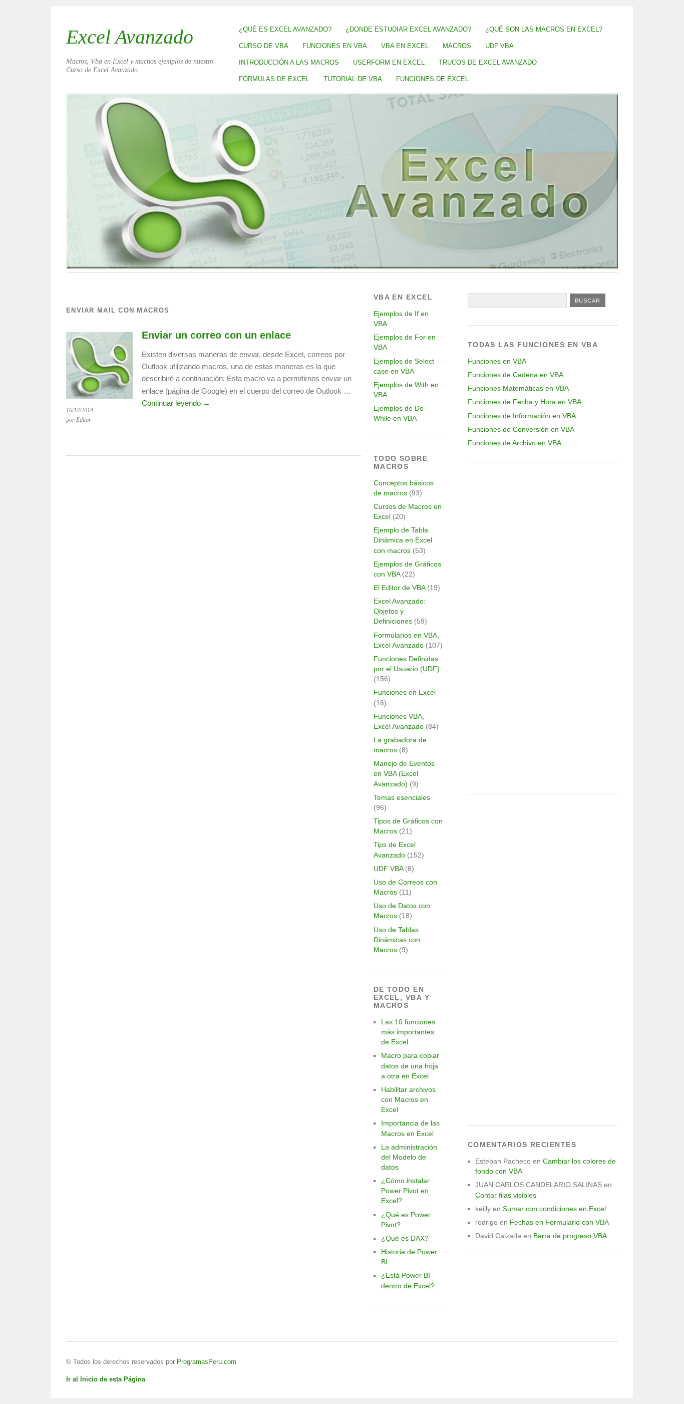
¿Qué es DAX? (405, 1238)
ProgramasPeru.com (206, 1361)
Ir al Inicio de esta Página (105, 1379)
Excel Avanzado (129, 37)
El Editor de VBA (399, 588)
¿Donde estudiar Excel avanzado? (408, 29)
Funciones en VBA (334, 46)
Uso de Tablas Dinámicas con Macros (397, 940)
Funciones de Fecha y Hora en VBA (524, 402)
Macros (457, 46)
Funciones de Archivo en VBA (514, 443)
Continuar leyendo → (176, 403)
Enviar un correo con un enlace (216, 335)
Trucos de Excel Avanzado (488, 62)
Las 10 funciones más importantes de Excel (408, 1032)
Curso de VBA (263, 46)
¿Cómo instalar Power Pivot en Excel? (405, 1191)
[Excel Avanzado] (342, 265)
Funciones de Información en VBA (522, 416)
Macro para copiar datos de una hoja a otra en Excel (410, 1065)
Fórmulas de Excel (274, 79)
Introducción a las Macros (289, 62)
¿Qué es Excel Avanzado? (285, 29)
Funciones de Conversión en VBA (521, 429)
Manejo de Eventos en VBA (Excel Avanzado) (404, 773)
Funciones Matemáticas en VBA (518, 388)
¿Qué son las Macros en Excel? (543, 29)
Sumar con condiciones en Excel (554, 1209)
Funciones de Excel (432, 79)
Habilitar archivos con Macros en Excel (408, 1099)
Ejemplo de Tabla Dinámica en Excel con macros (403, 540)
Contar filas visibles (505, 1195)
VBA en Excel (405, 46)
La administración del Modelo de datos (409, 1157)
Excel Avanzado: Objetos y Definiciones (400, 611)
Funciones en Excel (405, 692)
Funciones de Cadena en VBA (515, 375)
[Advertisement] (543, 628)
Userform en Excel (389, 62)
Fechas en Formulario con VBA (559, 1222)
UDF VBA (499, 46)
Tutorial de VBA (352, 79)
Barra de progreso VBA (570, 1236)
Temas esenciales (402, 797)
